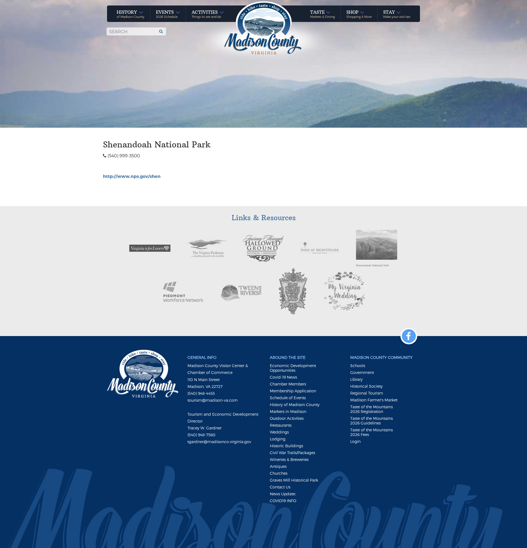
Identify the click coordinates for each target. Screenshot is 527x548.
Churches (278, 473)
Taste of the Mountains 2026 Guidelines (371, 420)
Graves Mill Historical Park (294, 480)
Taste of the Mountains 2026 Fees (371, 432)
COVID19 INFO (283, 500)
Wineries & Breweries (289, 459)
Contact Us (280, 487)
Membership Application (293, 390)
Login (355, 441)
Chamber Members (288, 384)
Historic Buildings (286, 445)
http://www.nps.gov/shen (132, 176)
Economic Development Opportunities (293, 368)
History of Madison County (294, 404)
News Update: (283, 493)
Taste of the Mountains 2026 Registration (371, 409)
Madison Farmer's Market (373, 400)
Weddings (279, 432)
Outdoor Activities (287, 418)
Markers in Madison (288, 411)
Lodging (277, 439)
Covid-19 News (283, 377)
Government (362, 372)
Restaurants (280, 425)
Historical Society (366, 386)
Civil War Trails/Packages (292, 452)
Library (356, 379)
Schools (357, 365)
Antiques (278, 466)
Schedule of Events (288, 397)
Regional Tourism (366, 393)
